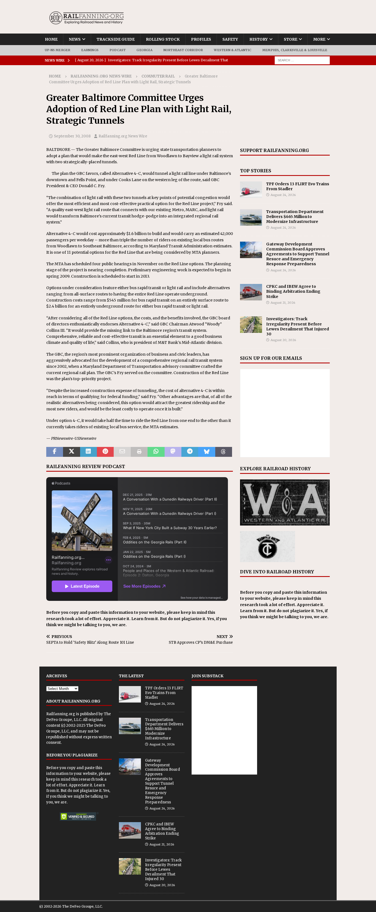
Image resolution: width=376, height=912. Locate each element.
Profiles (201, 39)
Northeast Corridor (183, 50)
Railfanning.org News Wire (101, 76)
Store (290, 39)
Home (51, 39)
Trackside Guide (116, 39)
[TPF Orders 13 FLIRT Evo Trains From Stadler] (251, 189)
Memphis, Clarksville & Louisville (295, 50)
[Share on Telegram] (189, 452)
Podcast (118, 50)
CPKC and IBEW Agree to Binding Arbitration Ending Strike (293, 291)
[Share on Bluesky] (206, 452)
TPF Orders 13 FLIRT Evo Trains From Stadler (164, 693)
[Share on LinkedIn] (88, 452)
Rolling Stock (163, 39)
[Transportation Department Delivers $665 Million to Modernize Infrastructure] (251, 217)
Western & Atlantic (232, 50)
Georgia (144, 50)
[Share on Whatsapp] (156, 452)
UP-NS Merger (57, 50)
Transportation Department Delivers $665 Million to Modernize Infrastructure (295, 216)
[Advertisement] (285, 106)
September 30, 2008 (72, 136)
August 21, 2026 (283, 303)
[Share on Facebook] (54, 452)
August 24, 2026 (283, 195)
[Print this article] (139, 452)
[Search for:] (302, 59)
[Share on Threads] (223, 452)
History (258, 39)
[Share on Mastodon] (173, 452)
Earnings (90, 50)
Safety (230, 39)
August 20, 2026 (283, 340)
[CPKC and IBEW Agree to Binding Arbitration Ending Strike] (251, 292)
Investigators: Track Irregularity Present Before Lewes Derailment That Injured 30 (297, 326)
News (75, 39)
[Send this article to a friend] (122, 452)
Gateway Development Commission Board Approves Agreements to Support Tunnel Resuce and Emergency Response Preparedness (297, 254)
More (319, 39)
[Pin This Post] (105, 452)
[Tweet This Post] (71, 452)
